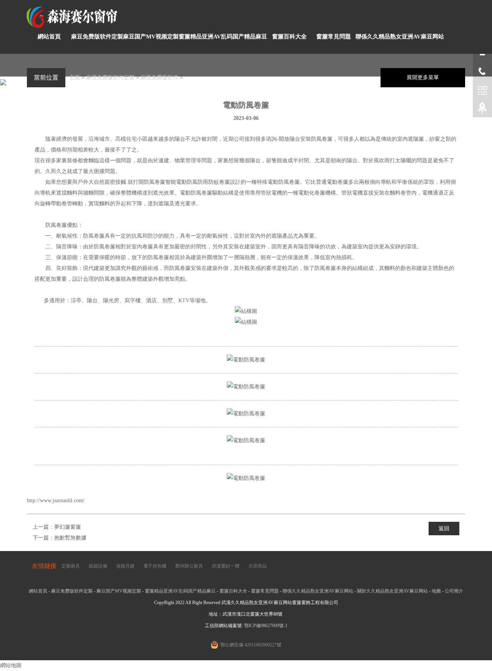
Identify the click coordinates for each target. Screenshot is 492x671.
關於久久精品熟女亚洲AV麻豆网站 (392, 591)
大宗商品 (257, 566)
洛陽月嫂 (125, 566)
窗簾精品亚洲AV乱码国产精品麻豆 (223, 36)
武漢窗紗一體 (225, 566)
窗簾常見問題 (333, 36)
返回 (444, 528)
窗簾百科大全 (289, 36)
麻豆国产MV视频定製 (151, 36)
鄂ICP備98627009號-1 (266, 625)
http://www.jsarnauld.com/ (56, 500)
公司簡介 (454, 591)
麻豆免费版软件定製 (97, 36)
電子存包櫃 (154, 566)
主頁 (74, 77)
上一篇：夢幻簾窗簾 (57, 527)
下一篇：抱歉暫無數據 (59, 538)
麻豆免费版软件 (159, 77)
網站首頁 (49, 36)
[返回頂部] (482, 109)
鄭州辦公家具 (189, 566)
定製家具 (71, 566)
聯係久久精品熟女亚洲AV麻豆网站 (400, 36)
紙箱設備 (98, 566)
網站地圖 (11, 665)
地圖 (436, 591)
